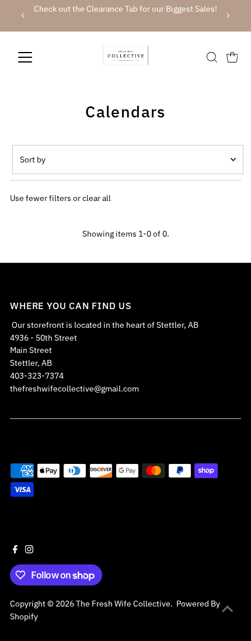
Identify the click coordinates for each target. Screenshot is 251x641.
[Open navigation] (38, 57)
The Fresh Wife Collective (123, 603)
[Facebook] (15, 550)
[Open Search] (212, 57)
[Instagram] (29, 550)
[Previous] (23, 15)
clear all (96, 198)
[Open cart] (232, 57)
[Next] (228, 15)
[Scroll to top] (227, 609)
